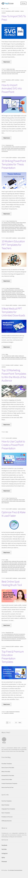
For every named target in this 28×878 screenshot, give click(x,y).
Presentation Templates (14, 288)
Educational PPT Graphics (10, 292)
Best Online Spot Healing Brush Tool (12, 583)
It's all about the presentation (15, 870)
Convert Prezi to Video (7, 779)
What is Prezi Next (6, 771)
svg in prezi (13, 72)
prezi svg (8, 72)
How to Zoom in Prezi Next (8, 767)
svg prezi (18, 72)
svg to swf (9, 73)
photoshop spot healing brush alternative (16, 637)
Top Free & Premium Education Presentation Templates (13, 657)
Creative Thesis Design (21, 222)
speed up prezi (5, 570)
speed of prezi (22, 568)
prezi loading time (11, 565)
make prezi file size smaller (17, 561)
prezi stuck (10, 567)
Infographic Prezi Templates (8, 809)
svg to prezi (4, 73)
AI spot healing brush (8, 634)
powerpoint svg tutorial (12, 149)
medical (16, 355)
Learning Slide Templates (10, 294)
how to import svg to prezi (9, 70)
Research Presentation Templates (12, 227)
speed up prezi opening (13, 570)
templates (11, 713)
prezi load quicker (13, 564)
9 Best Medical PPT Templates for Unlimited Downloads (13, 312)
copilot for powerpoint (13, 499)
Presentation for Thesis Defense (8, 225)
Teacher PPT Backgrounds (12, 297)
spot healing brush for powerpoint (9, 638)
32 (16, 722)
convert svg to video (6, 148)
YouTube (4, 849)
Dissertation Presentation (7, 224)
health (13, 355)
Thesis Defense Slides (21, 228)
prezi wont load (16, 567)
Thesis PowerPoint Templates (8, 230)
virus (25, 358)
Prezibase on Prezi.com (7, 816)
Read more (6, 62)
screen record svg (21, 149)
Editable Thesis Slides (18, 224)
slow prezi (17, 568)
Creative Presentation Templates (9, 783)
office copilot (13, 501)
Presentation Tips (9, 145)
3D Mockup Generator (7, 820)
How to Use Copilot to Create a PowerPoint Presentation (13, 445)
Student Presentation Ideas (11, 295)
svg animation (5, 151)
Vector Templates (6, 812)
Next (20, 722)
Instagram (5, 853)
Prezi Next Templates (7, 763)
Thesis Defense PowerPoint (10, 228)
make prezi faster (7, 561)
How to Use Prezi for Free (7, 787)
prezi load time (20, 564)
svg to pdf (23, 72)
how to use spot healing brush (8, 635)
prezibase (17, 11)
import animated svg (15, 148)
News (14, 69)
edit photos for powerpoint (19, 634)
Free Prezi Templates (7, 801)
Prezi (23, 751)
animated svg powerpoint (20, 146)
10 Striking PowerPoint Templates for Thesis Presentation (14, 164)
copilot (6, 499)
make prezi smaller (13, 562)
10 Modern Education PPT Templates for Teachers (13, 245)
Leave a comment (21, 157)
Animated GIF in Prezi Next (8, 775)
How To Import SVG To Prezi (14, 17)
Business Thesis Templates (9, 222)
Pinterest (4, 861)
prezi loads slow (19, 565)
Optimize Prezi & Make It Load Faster (13, 513)
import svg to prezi (20, 70)
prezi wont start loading (9, 568)
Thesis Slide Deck (10, 231)
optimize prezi (21, 562)
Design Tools (9, 69)
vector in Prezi (15, 73)
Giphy (3, 857)
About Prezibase (5, 805)
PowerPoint (6, 502)
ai (4, 499)
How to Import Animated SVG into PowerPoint (12, 88)
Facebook (4, 845)
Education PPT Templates (10, 291)
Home (4, 8)
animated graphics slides (9, 146)
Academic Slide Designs (9, 289)
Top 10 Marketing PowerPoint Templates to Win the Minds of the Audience (14, 375)
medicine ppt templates (10, 357)
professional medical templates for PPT (15, 358)
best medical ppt (7, 355)
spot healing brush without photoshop (12, 640)
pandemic (17, 357)
